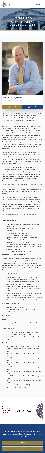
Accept (22, 443)
